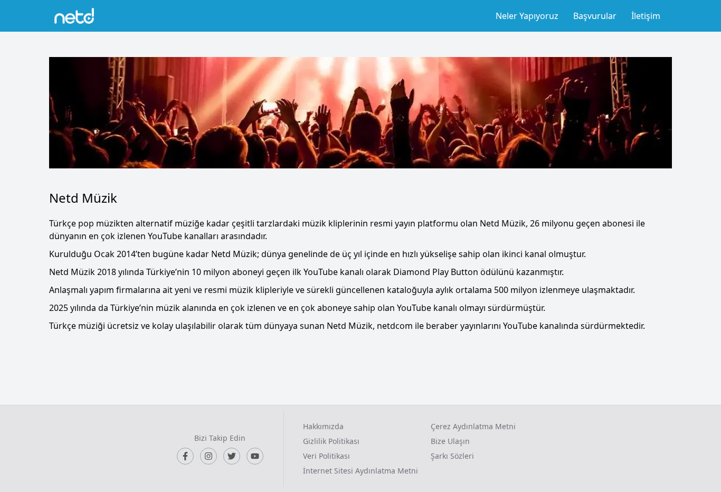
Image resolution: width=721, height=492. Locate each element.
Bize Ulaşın (450, 441)
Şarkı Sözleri (452, 456)
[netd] (74, 16)
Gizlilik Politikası (331, 441)
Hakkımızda (323, 426)
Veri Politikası (326, 456)
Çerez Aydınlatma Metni (473, 426)
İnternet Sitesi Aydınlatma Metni (360, 471)
